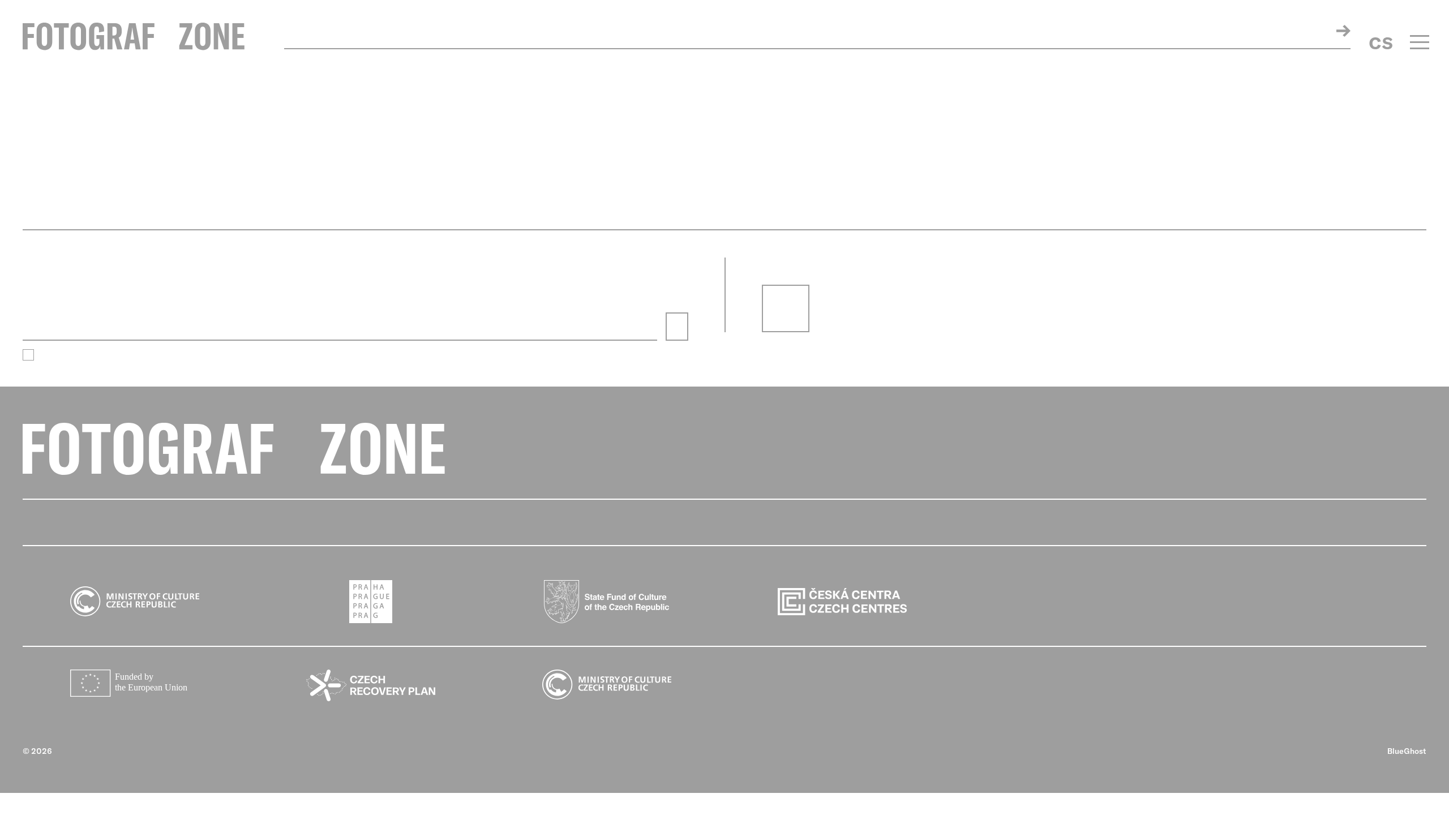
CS (1381, 43)
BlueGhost (1406, 751)
